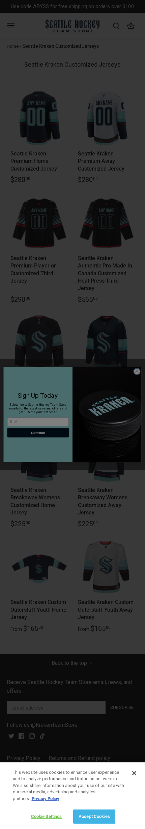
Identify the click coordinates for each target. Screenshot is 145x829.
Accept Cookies (94, 816)
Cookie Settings (46, 816)
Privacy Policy (45, 798)
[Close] (134, 773)
